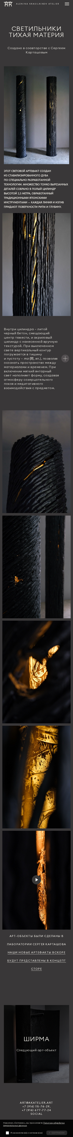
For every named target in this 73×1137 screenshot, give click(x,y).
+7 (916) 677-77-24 (36, 1110)
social (37, 1114)
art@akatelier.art (36, 1102)
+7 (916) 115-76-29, (36, 1106)
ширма (37, 1039)
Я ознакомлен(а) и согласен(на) (26, 1133)
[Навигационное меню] (67, 4)
